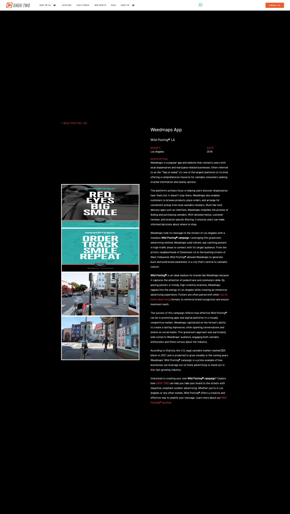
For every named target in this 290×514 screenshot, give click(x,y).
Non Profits (100, 5)
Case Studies (83, 5)
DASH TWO (162, 383)
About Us (125, 5)
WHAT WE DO (45, 5)
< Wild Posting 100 (74, 123)
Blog (113, 5)
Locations (67, 5)
